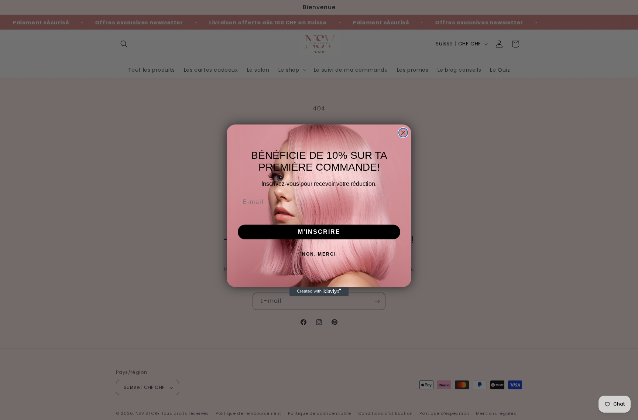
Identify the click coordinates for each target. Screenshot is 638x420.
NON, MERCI (319, 254)
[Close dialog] (403, 132)
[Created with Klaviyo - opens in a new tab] (319, 291)
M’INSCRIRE (319, 232)
